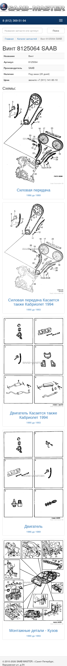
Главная (9, 38)
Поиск (56, 30)
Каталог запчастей (27, 38)
